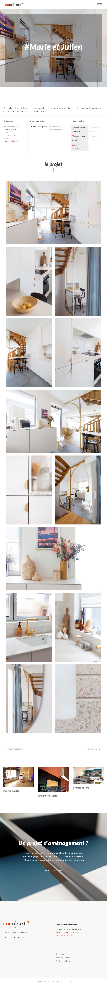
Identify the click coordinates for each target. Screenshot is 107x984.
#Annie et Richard (48, 795)
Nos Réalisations (62, 957)
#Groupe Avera (11, 790)
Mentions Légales (67, 981)
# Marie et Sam (81, 787)
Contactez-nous (62, 961)
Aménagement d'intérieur (59, 53)
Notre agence (61, 954)
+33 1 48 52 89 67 (63, 935)
